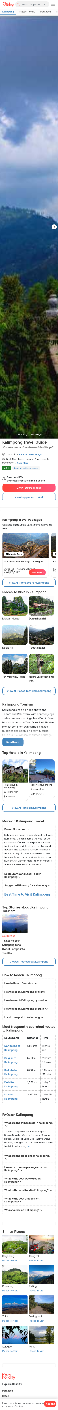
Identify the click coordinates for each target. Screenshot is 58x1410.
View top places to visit (29, 497)
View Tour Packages (29, 487)
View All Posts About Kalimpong (29, 961)
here (29, 1146)
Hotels (5, 1395)
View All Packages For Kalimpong (29, 582)
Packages (45, 11)
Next (54, 227)
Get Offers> (37, 572)
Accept (50, 1404)
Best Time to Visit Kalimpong (27, 894)
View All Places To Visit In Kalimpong (29, 691)
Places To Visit (27, 11)
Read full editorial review (26, 468)
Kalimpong (8, 11)
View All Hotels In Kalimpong (29, 807)
